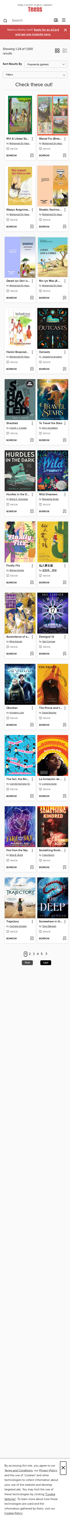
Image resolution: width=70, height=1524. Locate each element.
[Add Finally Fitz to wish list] (31, 582)
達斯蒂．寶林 (49, 570)
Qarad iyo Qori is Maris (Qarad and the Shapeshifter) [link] (18, 281)
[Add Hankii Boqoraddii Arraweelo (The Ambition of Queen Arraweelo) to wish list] (31, 369)
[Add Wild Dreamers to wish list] (64, 511)
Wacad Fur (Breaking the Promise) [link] (51, 139)
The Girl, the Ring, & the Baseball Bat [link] (18, 779)
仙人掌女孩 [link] (46, 565)
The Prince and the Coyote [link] (51, 708)
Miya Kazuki (16, 641)
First (27, 962)
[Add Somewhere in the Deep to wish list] (64, 938)
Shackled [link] (12, 423)
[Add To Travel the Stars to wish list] (64, 440)
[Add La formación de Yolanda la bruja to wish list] (64, 796)
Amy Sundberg (50, 428)
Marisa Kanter (17, 570)
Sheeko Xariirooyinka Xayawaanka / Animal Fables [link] (51, 210)
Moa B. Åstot (16, 855)
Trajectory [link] (12, 921)
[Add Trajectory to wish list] (31, 938)
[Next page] (46, 954)
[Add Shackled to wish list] (31, 440)
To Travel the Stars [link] (50, 423)
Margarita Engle (50, 499)
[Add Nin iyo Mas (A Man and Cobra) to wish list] (64, 298)
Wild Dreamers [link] (48, 494)
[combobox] (27, 20)
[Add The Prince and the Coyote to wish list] (64, 725)
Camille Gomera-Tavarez (21, 783)
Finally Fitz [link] (13, 565)
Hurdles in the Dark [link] (18, 494)
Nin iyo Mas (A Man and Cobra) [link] (51, 281)
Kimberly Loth (17, 712)
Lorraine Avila (49, 783)
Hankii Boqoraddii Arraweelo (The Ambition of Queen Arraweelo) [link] (18, 352)
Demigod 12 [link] (46, 637)
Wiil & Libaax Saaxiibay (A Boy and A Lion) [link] (18, 139)
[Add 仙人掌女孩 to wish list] (64, 582)
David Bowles (49, 712)
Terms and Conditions (18, 1470)
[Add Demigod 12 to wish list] (64, 654)
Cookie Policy (13, 1513)
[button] (57, 52)
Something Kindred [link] (51, 850)
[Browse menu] (63, 20)
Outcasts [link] (44, 352)
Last (45, 962)
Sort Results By (12, 64)
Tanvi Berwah (49, 926)
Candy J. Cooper (18, 428)
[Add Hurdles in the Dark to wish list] (31, 511)
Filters (9, 74)
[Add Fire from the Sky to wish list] (31, 867)
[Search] (5, 20)
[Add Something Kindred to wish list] (64, 867)
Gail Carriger (48, 641)
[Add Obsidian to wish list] (31, 725)
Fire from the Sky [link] (17, 850)
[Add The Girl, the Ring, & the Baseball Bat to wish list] (31, 796)
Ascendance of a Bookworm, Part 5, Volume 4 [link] (18, 637)
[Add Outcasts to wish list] (64, 369)
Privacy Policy (48, 1470)
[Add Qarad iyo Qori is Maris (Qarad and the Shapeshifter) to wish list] (31, 298)
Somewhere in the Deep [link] (51, 921)
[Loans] (56, 21)
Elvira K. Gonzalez (19, 499)
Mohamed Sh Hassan (21, 143)
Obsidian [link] (12, 708)
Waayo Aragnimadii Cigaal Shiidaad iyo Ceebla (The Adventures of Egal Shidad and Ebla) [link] (18, 210)
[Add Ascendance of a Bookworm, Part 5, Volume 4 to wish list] (31, 654)
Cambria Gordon (18, 926)
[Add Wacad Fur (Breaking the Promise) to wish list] (64, 155)
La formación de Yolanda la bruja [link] (51, 779)
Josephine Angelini (52, 356)
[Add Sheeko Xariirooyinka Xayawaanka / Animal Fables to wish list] (64, 227)
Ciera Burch (48, 855)
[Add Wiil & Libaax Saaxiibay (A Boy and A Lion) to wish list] (31, 155)
